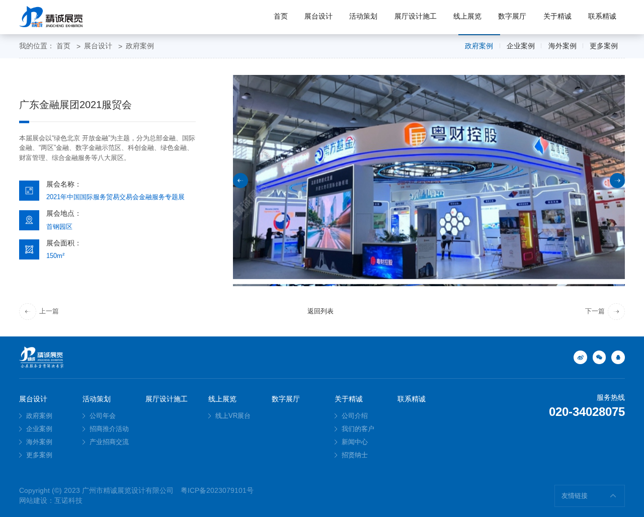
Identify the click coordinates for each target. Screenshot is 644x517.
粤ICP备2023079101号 (217, 490)
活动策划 (363, 16)
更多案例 (604, 46)
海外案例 (562, 46)
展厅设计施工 (415, 16)
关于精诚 (557, 16)
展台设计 (318, 16)
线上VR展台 (232, 415)
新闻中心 (354, 442)
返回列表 (320, 311)
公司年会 (102, 415)
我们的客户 (357, 429)
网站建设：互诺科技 (51, 500)
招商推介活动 (108, 429)
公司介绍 (354, 415)
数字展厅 (512, 16)
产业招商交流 (108, 442)
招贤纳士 (354, 455)
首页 (281, 16)
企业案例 (521, 46)
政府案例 (140, 46)
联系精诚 (602, 16)
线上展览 (467, 16)
